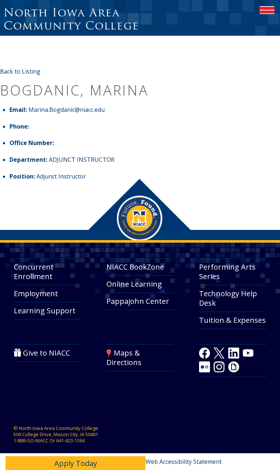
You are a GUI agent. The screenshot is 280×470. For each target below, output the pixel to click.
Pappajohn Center (137, 301)
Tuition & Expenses (232, 320)
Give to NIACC (46, 353)
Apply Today (75, 463)
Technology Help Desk (228, 298)
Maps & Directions (123, 357)
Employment (36, 293)
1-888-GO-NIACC (30, 440)
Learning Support (44, 311)
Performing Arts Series (227, 271)
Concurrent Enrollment (34, 271)
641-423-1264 (70, 440)
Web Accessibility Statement (183, 462)
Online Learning (134, 284)
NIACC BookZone (135, 267)
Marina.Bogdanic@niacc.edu (66, 110)
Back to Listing (20, 71)
